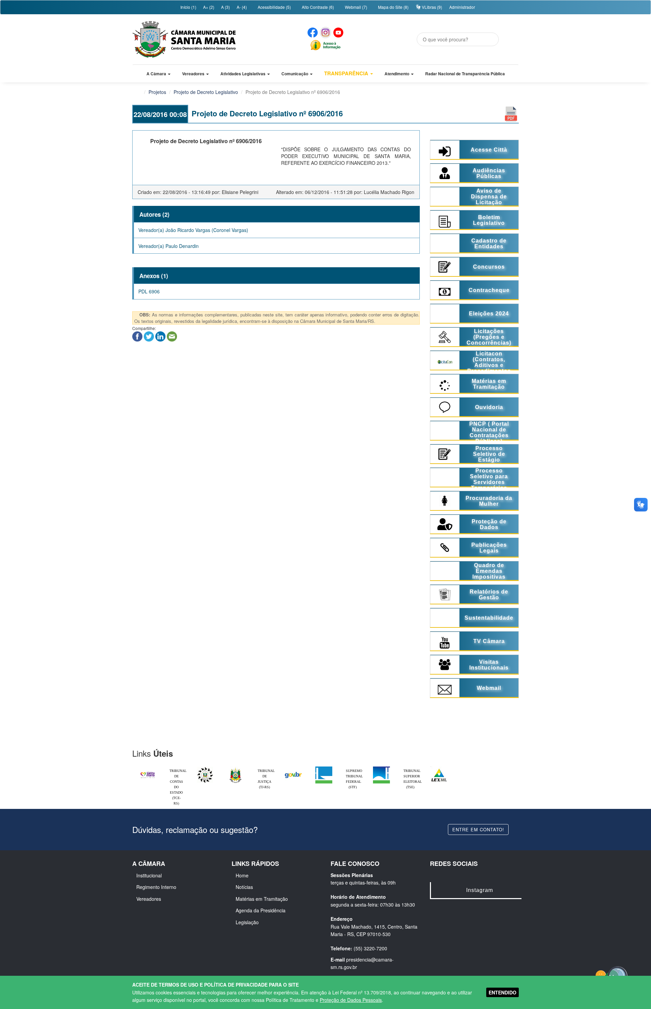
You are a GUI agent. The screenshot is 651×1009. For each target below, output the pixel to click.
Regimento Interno (156, 887)
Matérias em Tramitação (262, 898)
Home (242, 875)
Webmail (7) (355, 7)
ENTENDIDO (502, 992)
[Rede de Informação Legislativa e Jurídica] (439, 768)
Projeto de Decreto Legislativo (206, 92)
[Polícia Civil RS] (205, 768)
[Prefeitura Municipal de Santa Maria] (147, 772)
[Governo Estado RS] (235, 768)
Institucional (149, 875)
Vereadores (148, 898)
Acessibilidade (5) (274, 7)
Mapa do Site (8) (393, 7)
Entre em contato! (478, 829)
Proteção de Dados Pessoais (351, 999)
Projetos (157, 92)
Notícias (244, 887)
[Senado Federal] (381, 768)
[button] (158, 73)
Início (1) (187, 7)
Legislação (247, 922)
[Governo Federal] (293, 768)
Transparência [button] (347, 73)
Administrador (462, 7)
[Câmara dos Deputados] (323, 768)
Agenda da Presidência (260, 910)
